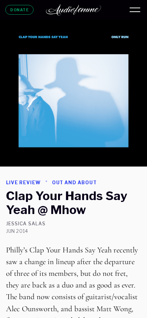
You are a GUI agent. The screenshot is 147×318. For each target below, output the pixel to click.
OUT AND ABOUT (74, 182)
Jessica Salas (25, 224)
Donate (19, 10)
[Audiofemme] (73, 9)
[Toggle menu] (135, 10)
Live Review (23, 182)
